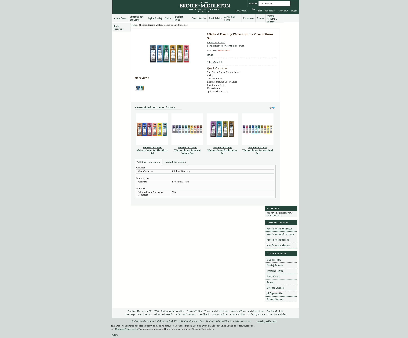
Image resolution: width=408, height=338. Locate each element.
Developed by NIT (267, 321)
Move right (270, 107)
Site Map (130, 314)
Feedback (204, 314)
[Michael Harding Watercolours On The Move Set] (152, 115)
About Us (147, 311)
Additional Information (148, 162)
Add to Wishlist (214, 62)
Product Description (175, 162)
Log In (294, 11)
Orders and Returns (186, 314)
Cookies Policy (275, 311)
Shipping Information (173, 311)
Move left (273, 107)
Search (253, 3)
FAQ (156, 311)
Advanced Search (163, 314)
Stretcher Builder (276, 314)
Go (253, 9)
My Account (242, 11)
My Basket (270, 11)
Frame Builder (238, 314)
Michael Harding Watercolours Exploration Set (222, 150)
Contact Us (134, 311)
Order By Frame (256, 314)
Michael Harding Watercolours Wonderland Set (257, 150)
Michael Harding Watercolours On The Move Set (152, 150)
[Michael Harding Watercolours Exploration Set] (222, 115)
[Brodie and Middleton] (205, 7)
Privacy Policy (194, 311)
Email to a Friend (216, 42)
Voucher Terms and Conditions (248, 311)
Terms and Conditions (216, 311)
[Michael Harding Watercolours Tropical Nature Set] (187, 115)
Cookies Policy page (126, 329)
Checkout (283, 11)
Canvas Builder (220, 314)
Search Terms (144, 314)
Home (134, 25)
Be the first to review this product (225, 46)
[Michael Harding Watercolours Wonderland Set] (257, 115)
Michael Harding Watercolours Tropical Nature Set (187, 150)
